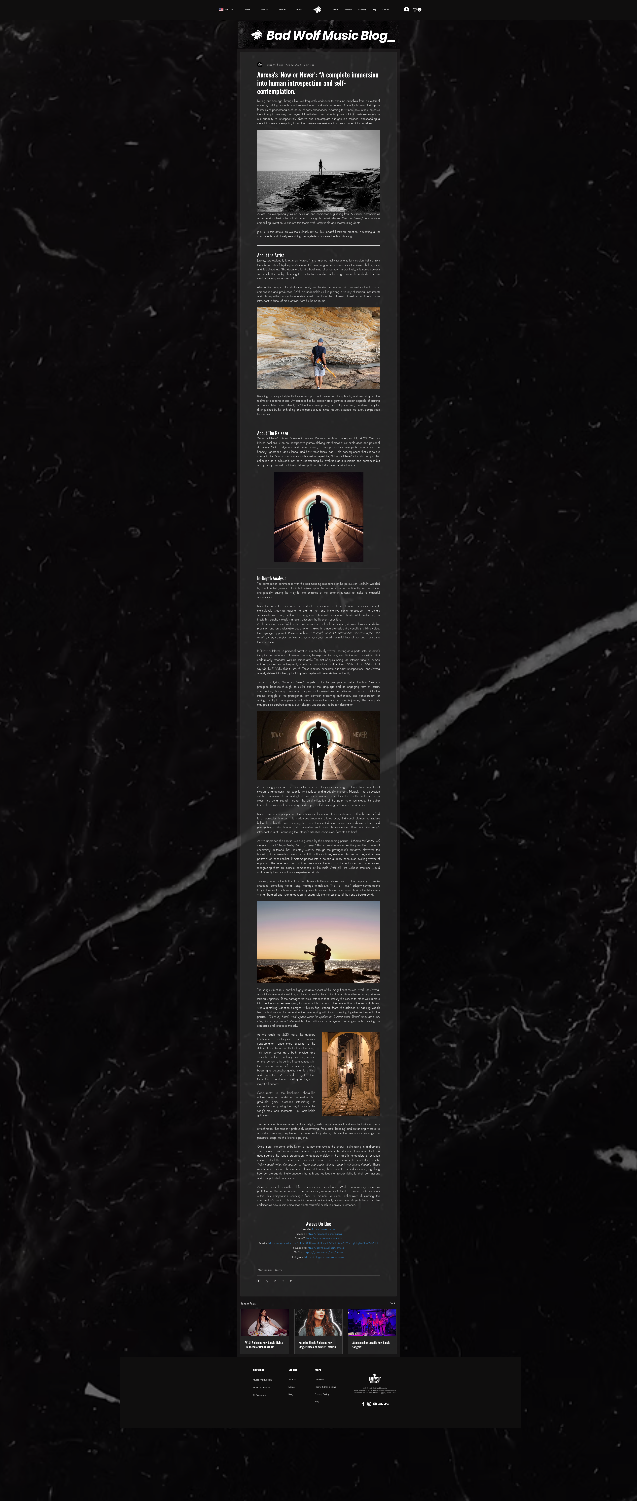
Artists (292, 1379)
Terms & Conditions (325, 1387)
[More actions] (378, 65)
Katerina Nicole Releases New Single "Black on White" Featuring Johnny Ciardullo (318, 1344)
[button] (417, 10)
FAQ (317, 1401)
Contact (319, 1379)
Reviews (278, 1269)
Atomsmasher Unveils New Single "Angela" (371, 1344)
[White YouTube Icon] (374, 1403)
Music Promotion (262, 1387)
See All (393, 1303)
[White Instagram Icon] (369, 1403)
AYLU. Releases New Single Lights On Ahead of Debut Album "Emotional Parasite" (264, 1344)
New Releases (265, 1269)
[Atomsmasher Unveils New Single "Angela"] (372, 1322)
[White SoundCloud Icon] (380, 1403)
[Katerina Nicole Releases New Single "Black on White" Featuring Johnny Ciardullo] (319, 1322)
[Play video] (318, 745)
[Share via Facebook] (258, 1280)
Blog (290, 1394)
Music (291, 1387)
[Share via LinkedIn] (275, 1280)
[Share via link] (283, 1280)
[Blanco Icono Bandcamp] (386, 1403)
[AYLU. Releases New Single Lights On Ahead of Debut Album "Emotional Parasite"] (265, 1322)
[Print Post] (291, 1280)
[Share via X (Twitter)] (266, 1280)
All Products (259, 1395)
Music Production (262, 1379)
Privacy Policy (322, 1394)
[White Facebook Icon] (363, 1403)
